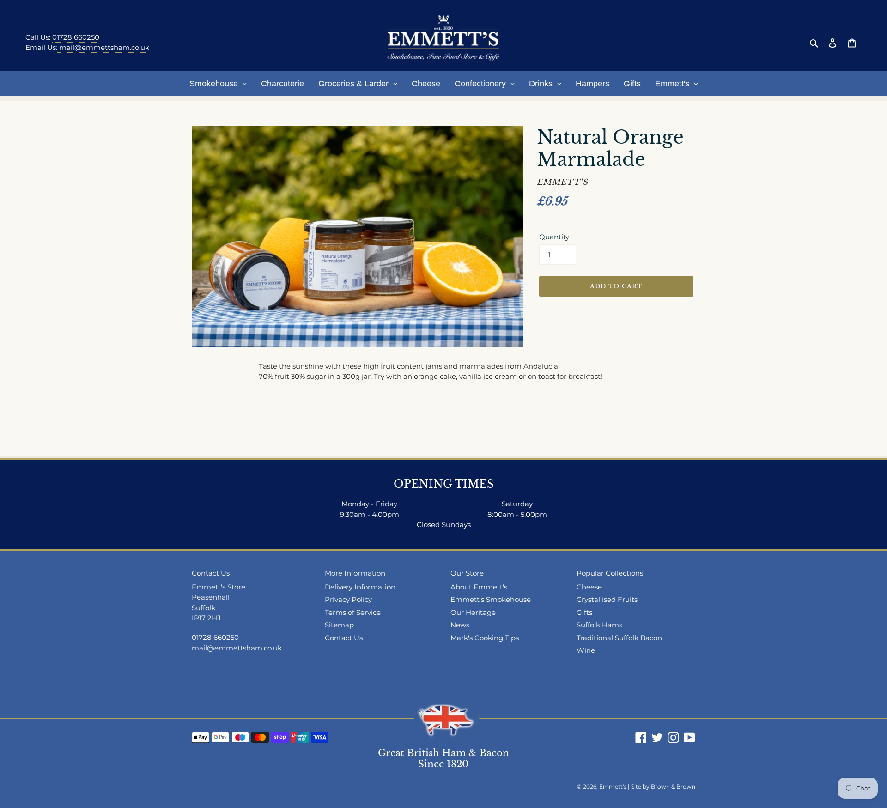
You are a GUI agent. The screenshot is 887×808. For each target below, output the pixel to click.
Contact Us (344, 637)
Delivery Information (360, 587)
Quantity (554, 236)
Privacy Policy (348, 599)
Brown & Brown (673, 786)
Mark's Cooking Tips (484, 637)
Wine (586, 650)
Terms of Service (353, 612)
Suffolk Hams (599, 624)
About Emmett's (478, 587)
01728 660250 (75, 37)
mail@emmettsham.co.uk (103, 47)
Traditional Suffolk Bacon (619, 637)
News (459, 624)
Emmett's (612, 786)
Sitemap (339, 624)
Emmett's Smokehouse (490, 599)
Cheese (589, 587)
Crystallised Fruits (607, 599)
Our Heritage (473, 612)
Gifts (584, 612)
